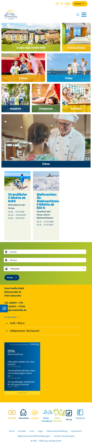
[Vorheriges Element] (2, 206)
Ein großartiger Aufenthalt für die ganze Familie (21, 383)
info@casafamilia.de (15, 310)
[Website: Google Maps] (62, 3)
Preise (10, 277)
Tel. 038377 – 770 (13, 303)
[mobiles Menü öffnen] (83, 14)
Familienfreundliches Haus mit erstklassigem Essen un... (21, 373)
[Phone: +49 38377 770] (57, 3)
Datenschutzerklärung (56, 431)
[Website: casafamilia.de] (10, 14)
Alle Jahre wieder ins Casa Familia (21, 363)
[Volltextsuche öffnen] (78, 14)
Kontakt (22, 431)
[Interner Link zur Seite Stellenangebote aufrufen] (68, 3)
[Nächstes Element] (90, 206)
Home (12, 431)
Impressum (76, 431)
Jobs (31, 431)
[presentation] (11, 413)
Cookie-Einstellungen (64, 436)
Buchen (78, 3)
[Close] (4, 308)
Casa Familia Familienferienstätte (19, 344)
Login (40, 431)
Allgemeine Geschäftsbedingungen (34, 436)
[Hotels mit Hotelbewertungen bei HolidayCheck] (34, 344)
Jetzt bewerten (22, 393)
